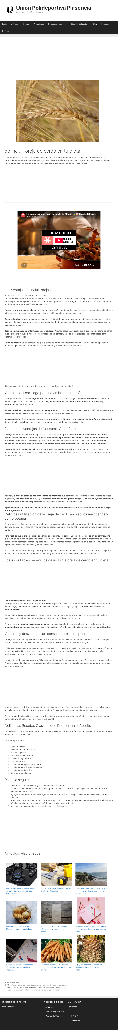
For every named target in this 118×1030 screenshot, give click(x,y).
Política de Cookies (54, 1016)
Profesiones (39, 24)
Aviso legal (50, 1007)
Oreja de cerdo (55, 985)
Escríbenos (72, 1007)
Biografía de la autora (79, 24)
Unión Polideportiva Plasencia (53, 8)
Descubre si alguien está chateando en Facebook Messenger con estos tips (36, 987)
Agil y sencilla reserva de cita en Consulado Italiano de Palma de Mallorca (88, 967)
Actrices (14, 24)
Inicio (4, 24)
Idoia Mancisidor (8, 1007)
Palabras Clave (13, 982)
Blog (95, 24)
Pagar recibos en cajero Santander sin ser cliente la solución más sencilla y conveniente (91, 891)
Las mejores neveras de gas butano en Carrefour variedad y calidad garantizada (20, 891)
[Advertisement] (59, 61)
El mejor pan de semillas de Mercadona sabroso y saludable (19, 927)
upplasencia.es (74, 1020)
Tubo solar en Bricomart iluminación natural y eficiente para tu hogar (33, 990)
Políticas (5, 31)
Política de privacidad (55, 1011)
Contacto (105, 24)
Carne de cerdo (24, 985)
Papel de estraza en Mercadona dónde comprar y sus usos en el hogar (54, 929)
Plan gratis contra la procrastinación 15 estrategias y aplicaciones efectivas (21, 967)
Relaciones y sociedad (57, 24)
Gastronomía (36, 985)
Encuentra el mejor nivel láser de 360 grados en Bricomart (56, 889)
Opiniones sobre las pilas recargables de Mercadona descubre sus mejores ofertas (90, 929)
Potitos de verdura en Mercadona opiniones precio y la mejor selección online (56, 967)
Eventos (26, 24)
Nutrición (45, 985)
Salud (64, 985)
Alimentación (12, 985)
